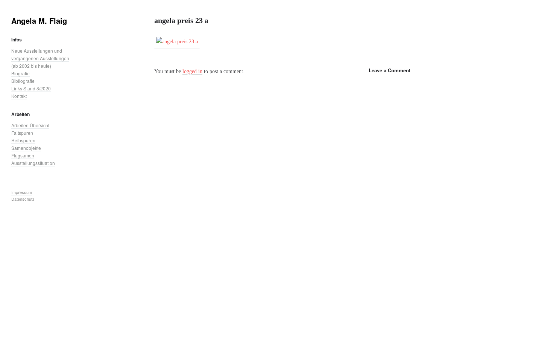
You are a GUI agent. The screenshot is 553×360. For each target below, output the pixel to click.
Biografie (20, 73)
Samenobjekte (26, 148)
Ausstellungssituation (33, 163)
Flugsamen (22, 155)
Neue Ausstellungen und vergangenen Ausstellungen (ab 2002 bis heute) (40, 58)
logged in (192, 71)
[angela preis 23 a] (177, 43)
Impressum (21, 192)
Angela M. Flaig (39, 20)
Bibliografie (23, 81)
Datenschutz (23, 199)
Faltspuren (22, 133)
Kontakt (19, 96)
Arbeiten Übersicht (30, 125)
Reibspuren (23, 140)
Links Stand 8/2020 (31, 88)
